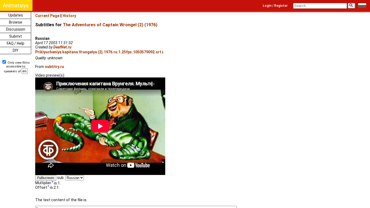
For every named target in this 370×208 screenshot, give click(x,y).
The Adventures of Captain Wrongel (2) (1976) (110, 24)
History (69, 16)
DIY (15, 50)
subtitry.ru (54, 66)
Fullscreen (45, 178)
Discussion (15, 29)
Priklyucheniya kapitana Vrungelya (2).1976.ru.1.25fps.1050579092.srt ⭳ (99, 52)
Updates (15, 15)
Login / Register (275, 6)
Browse (15, 22)
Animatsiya (15, 5)
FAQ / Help (15, 43)
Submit (15, 36)
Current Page (47, 16)
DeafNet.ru (62, 47)
